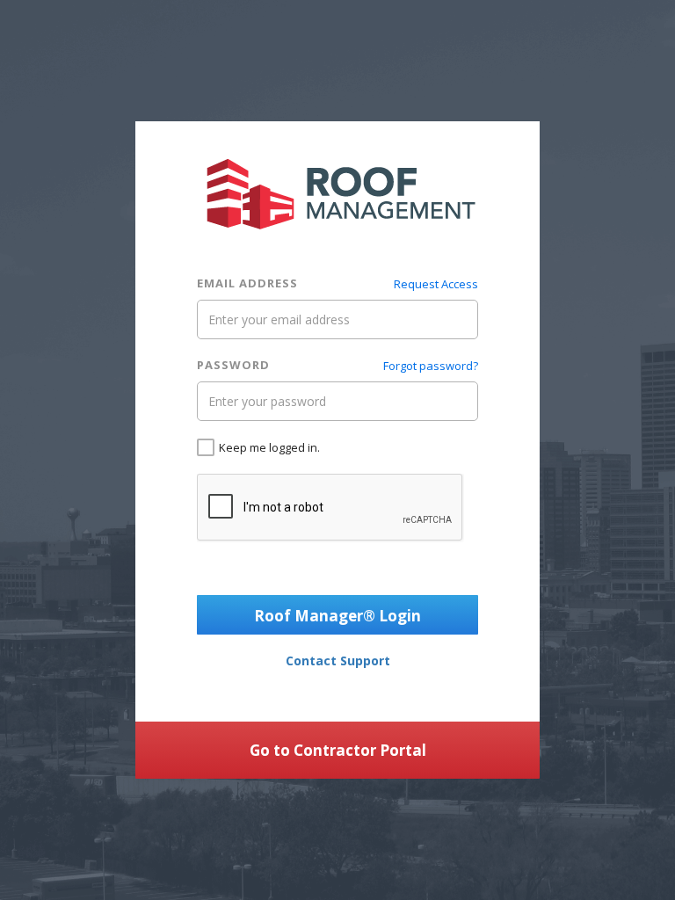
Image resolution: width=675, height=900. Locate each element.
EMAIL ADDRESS (247, 283)
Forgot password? (430, 366)
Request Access (436, 284)
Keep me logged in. (269, 447)
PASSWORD (233, 365)
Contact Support (338, 660)
